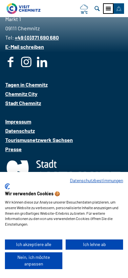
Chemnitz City (21, 94)
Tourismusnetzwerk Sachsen (39, 140)
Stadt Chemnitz (23, 103)
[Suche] (97, 8)
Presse (13, 149)
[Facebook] (10, 63)
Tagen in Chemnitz (26, 84)
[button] (119, 8)
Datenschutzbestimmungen (96, 180)
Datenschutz (20, 130)
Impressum (18, 121)
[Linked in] (42, 63)
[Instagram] (26, 63)
